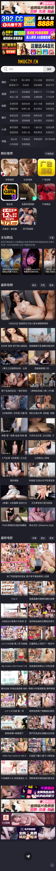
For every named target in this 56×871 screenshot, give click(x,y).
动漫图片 (50, 115)
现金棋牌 (38, 85)
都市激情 (14, 127)
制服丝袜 (14, 108)
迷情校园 (14, 132)
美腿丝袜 (14, 120)
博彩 (3, 82)
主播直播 (38, 96)
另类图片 (50, 120)
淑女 (43, 538)
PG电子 (13, 80)
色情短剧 (26, 144)
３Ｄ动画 (50, 91)
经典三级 (26, 108)
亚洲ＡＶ (14, 91)
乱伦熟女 (38, 108)
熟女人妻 (14, 96)
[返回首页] (52, 865)
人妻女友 (38, 127)
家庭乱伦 (26, 127)
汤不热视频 (50, 139)
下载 (51, 237)
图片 (3, 117)
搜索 (49, 69)
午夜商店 (26, 139)
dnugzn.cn (28, 62)
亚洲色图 (26, 115)
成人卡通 (38, 103)
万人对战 (38, 80)
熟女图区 (38, 120)
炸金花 (26, 85)
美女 (34, 285)
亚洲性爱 (14, 103)
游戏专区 (50, 80)
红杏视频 (14, 144)
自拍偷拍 (26, 91)
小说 (3, 129)
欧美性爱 (50, 103)
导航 (3, 141)
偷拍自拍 (26, 103)
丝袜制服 (26, 96)
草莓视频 (38, 139)
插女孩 (14, 139)
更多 (51, 285)
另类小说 (26, 132)
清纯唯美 (26, 120)
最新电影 (7, 538)
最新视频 (7, 285)
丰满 (34, 538)
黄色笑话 (38, 132)
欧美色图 (38, 115)
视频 (3, 94)
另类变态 (50, 108)
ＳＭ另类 (50, 96)
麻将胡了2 (14, 85)
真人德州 (26, 80)
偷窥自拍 (14, 115)
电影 (3, 105)
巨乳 (43, 285)
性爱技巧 (50, 132)
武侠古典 (50, 127)
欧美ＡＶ (38, 91)
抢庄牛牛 (50, 85)
